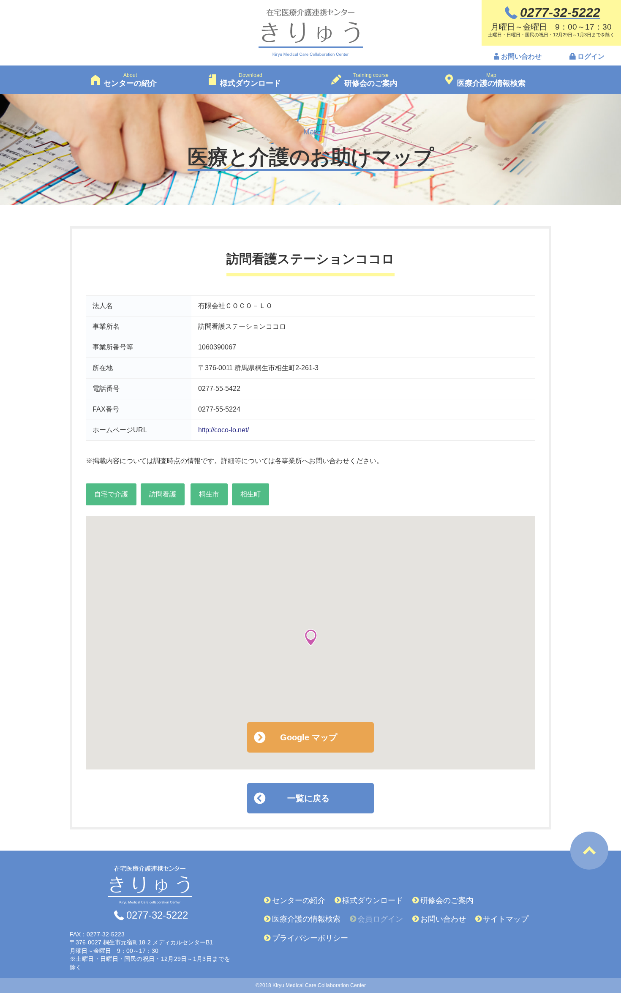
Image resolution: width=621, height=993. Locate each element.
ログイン (591, 56)
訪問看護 (162, 494)
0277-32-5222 (157, 915)
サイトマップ (505, 919)
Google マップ (308, 737)
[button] (310, 637)
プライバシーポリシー (310, 938)
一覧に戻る (308, 798)
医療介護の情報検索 (306, 919)
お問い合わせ (521, 56)
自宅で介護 (111, 494)
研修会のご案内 (447, 900)
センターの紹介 (298, 900)
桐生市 (209, 494)
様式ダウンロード (372, 900)
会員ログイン (380, 919)
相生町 (250, 494)
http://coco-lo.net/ (223, 430)
